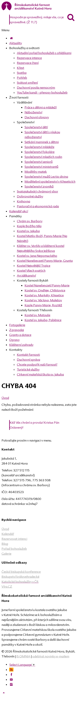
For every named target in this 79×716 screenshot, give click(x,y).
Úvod (5, 398)
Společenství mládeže (39, 147)
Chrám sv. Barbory (29, 221)
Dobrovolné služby (30, 196)
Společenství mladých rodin (43, 157)
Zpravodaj (16, 330)
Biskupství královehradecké (20, 576)
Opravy (14, 340)
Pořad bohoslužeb (14, 549)
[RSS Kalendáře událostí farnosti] (11, 669)
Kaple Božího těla (29, 226)
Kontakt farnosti (28, 354)
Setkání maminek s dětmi (42, 142)
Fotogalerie (17, 325)
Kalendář (8, 534)
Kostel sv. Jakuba (28, 231)
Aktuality (15, 43)
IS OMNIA (23, 656)
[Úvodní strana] (11, 38)
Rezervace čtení (28, 63)
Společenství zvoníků (39, 186)
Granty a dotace (20, 335)
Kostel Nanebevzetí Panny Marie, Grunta (45, 261)
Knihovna (23, 201)
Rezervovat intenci (14, 539)
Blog (5, 544)
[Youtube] (11, 679)
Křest (20, 68)
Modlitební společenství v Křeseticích (50, 181)
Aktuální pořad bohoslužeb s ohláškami (44, 53)
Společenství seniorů (39, 162)
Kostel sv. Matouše (37, 315)
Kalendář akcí (18, 211)
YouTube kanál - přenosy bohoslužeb (42, 92)
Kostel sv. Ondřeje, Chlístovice (45, 290)
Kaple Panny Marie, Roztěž (43, 305)
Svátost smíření (27, 82)
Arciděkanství (26, 275)
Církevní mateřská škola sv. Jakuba (40, 374)
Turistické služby (28, 369)
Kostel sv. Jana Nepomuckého (37, 256)
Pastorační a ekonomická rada (38, 206)
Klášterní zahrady (21, 345)
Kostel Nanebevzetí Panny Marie (47, 285)
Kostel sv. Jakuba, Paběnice (43, 320)
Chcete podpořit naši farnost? (37, 364)
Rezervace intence (29, 58)
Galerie (6, 553)
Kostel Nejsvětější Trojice (33, 265)
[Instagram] (11, 684)
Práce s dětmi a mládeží (41, 107)
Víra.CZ (7, 586)
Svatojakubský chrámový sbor (37, 191)
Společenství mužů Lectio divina (46, 176)
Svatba (21, 73)
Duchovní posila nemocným (36, 87)
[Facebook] (11, 674)
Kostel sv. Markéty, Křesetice (44, 295)
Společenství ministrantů (41, 167)
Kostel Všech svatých (31, 270)
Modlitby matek (36, 171)
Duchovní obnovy (37, 117)
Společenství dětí (36, 127)
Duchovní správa (28, 359)
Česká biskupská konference (21, 572)
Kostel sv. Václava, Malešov (43, 300)
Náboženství (33, 112)
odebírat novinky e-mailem (50, 656)
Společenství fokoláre (39, 152)
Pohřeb (22, 78)
